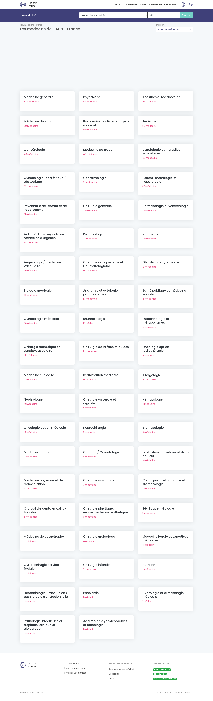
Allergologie (151, 375)
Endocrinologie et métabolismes (155, 321)
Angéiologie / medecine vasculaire (42, 264)
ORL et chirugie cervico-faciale (42, 567)
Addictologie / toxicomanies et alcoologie (105, 623)
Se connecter (71, 663)
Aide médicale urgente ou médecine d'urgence (44, 236)
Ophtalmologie (94, 178)
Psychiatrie (91, 97)
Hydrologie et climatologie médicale (163, 595)
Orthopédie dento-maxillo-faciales (45, 510)
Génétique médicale (158, 508)
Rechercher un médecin (162, 4)
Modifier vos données (76, 672)
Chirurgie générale (97, 206)
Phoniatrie (91, 593)
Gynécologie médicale (41, 319)
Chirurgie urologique (99, 536)
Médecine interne (37, 452)
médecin (29, 601)
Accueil (117, 4)
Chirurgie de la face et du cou (106, 347)
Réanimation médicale (100, 375)
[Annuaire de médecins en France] (32, 4)
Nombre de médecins (168, 29)
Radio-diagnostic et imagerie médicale (106, 123)
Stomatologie (153, 427)
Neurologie (150, 234)
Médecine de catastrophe (44, 536)
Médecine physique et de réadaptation (43, 482)
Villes (143, 4)
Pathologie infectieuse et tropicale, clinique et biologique (43, 625)
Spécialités (131, 4)
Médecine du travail (98, 149)
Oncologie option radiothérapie (155, 349)
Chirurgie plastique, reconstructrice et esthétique (105, 510)
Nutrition (149, 565)
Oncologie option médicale (45, 427)
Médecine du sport (38, 121)
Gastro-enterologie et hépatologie (159, 180)
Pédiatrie (149, 121)
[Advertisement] (106, 58)
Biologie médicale (38, 290)
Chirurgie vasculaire (98, 480)
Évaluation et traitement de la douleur (165, 454)
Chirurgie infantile (97, 565)
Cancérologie (34, 149)
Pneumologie (93, 234)
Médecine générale (38, 97)
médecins (31, 101)
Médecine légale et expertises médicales (165, 538)
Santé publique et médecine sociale (164, 292)
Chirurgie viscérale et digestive (99, 401)
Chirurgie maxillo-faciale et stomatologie (163, 482)
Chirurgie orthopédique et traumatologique (103, 264)
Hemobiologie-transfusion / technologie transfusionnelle (46, 595)
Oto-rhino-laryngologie (160, 262)
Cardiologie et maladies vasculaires (161, 151)
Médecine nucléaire (39, 375)
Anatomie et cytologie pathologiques (100, 292)
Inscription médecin (75, 668)
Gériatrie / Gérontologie (101, 452)
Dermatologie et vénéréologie (165, 206)
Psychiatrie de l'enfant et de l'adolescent (45, 208)
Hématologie (152, 399)
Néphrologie (33, 399)
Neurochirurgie (94, 427)
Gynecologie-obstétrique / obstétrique (45, 180)
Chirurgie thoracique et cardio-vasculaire (42, 349)
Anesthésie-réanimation (161, 97)
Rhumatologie (94, 319)
